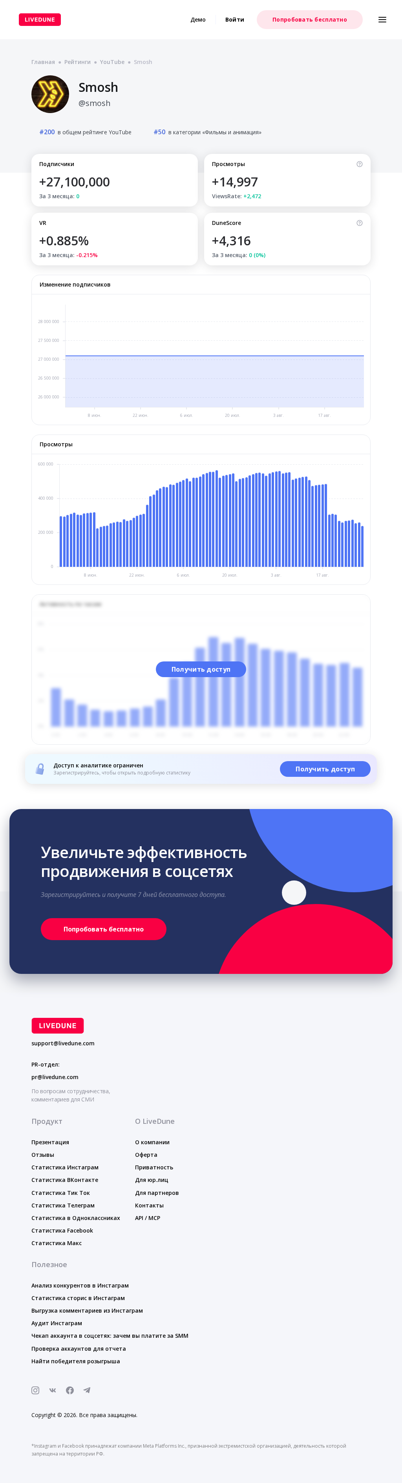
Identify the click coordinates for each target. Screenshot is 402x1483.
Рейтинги (77, 62)
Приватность (154, 1167)
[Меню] (382, 19)
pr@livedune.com (55, 1077)
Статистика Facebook (62, 1230)
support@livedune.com (63, 1043)
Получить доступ (201, 669)
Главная (43, 62)
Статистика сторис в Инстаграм (78, 1298)
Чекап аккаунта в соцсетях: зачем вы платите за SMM (109, 1335)
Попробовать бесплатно (309, 19)
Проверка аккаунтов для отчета (78, 1348)
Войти (234, 19)
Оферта (146, 1154)
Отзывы (42, 1154)
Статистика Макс (56, 1243)
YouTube (112, 62)
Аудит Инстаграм (56, 1323)
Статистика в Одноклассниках (75, 1218)
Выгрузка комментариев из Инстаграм (87, 1310)
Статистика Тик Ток (60, 1192)
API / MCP (147, 1218)
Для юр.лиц (151, 1179)
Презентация (50, 1142)
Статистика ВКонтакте (64, 1179)
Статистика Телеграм (63, 1205)
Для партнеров (157, 1192)
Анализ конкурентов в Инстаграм (80, 1285)
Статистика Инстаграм (65, 1167)
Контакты (149, 1205)
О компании (152, 1142)
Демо (198, 19)
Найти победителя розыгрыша (75, 1361)
